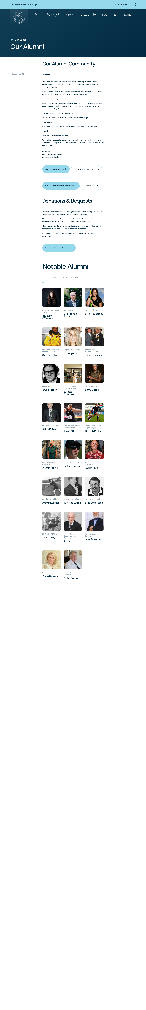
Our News (95, 15)
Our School (37, 15)
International (85, 15)
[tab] (43, 277)
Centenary (105, 15)
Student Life (71, 15)
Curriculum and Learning (55, 15)
